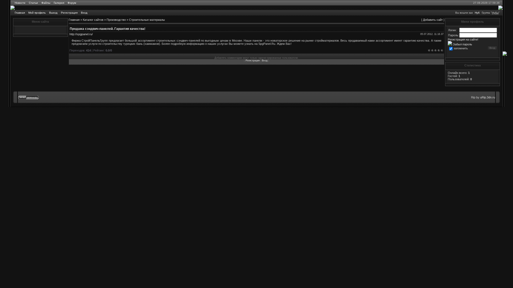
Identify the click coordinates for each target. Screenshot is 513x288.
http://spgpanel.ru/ (81, 34)
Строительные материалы (147, 19)
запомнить (460, 48)
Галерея (59, 2)
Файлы (45, 2)
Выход (53, 12)
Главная (20, 12)
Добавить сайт (433, 19)
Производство (116, 19)
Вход (84, 12)
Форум (72, 2)
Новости (20, 2)
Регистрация (69, 12)
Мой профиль (37, 12)
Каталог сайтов (93, 19)
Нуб (477, 12)
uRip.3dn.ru (487, 97)
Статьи (33, 2)
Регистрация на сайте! (463, 39)
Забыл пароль (462, 44)
